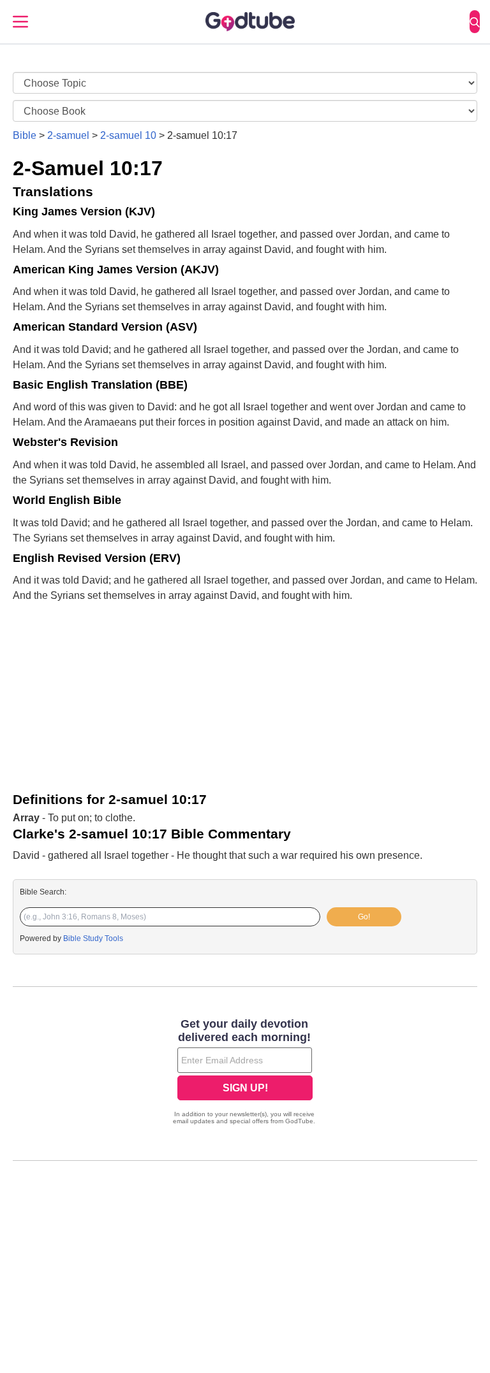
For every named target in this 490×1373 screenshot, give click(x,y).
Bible (24, 135)
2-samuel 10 (128, 135)
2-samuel (68, 135)
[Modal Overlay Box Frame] (245, 1073)
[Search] (475, 21)
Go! (364, 916)
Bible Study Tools (93, 938)
